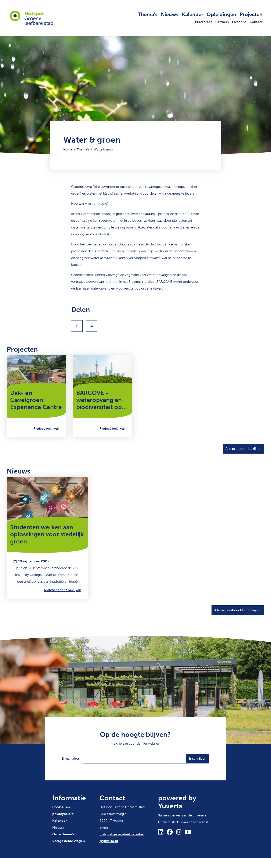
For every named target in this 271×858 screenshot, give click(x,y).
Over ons (239, 22)
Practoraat (203, 22)
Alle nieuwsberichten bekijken (237, 610)
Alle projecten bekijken (243, 449)
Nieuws (169, 14)
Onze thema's (63, 834)
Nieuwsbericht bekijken (62, 590)
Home (67, 149)
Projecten (251, 14)
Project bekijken (46, 428)
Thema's (148, 14)
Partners (222, 22)
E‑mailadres (71, 758)
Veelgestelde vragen (68, 841)
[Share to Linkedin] (91, 326)
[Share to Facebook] (77, 326)
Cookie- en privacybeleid (63, 810)
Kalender (192, 14)
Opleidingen (221, 14)
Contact (256, 22)
